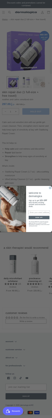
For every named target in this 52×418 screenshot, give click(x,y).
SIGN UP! (39, 217)
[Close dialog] (50, 188)
